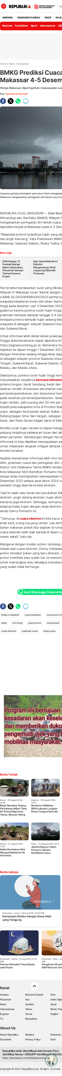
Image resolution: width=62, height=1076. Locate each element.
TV (1, 1018)
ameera (7, 17)
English (54, 1013)
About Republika (9, 1034)
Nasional (7, 25)
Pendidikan (21, 25)
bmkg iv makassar (10, 614)
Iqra (27, 999)
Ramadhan (31, 1018)
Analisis (29, 1004)
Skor (52, 994)
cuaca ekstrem (30, 518)
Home (3, 63)
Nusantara (23, 63)
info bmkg (17, 622)
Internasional (47, 25)
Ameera (4, 994)
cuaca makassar (33, 614)
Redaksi (29, 1034)
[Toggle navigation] (3, 6)
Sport (34, 25)
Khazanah (5, 999)
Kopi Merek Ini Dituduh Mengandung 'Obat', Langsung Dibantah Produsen (45, 267)
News (12, 63)
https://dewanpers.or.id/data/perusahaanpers (27, 1057)
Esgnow (4, 1013)
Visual (28, 1013)
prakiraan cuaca (30, 631)
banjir (4, 622)
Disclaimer (5, 1039)
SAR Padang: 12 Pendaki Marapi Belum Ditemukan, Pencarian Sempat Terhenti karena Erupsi (12, 269)
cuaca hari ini (34, 622)
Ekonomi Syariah (28, 17)
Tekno (28, 1009)
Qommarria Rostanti (16, 93)
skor (48, 17)
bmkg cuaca (49, 631)
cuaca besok (52, 622)
